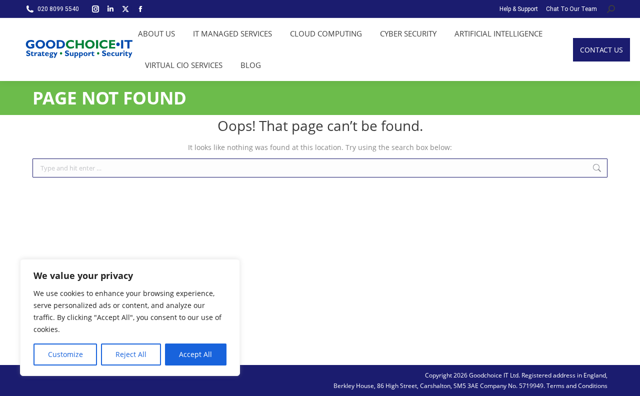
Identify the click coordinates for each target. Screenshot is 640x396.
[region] (130, 317)
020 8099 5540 (58, 9)
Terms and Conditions (577, 386)
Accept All (195, 354)
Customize (65, 354)
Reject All (131, 354)
